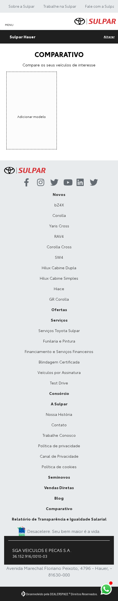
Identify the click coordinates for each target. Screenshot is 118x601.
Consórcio (59, 393)
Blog (59, 498)
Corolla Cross (59, 246)
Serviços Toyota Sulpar (59, 330)
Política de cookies (59, 466)
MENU (9, 25)
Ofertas (59, 309)
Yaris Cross (59, 225)
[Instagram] (39, 182)
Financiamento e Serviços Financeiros (59, 351)
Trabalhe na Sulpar (59, 6)
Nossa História (59, 414)
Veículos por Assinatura (59, 372)
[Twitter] (52, 182)
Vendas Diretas (59, 487)
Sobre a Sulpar (22, 6)
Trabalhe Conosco (59, 435)
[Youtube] (65, 182)
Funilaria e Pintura (59, 341)
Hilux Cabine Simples (59, 278)
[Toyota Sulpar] (95, 21)
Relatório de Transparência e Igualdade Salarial (59, 519)
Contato (59, 424)
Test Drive (59, 383)
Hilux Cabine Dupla (59, 267)
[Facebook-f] (26, 182)
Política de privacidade (59, 445)
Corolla (59, 215)
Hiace (59, 288)
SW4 (59, 257)
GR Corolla (59, 299)
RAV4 (59, 236)
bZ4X (59, 204)
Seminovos (59, 477)
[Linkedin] (78, 182)
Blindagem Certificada (59, 362)
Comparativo (59, 508)
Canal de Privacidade (59, 456)
